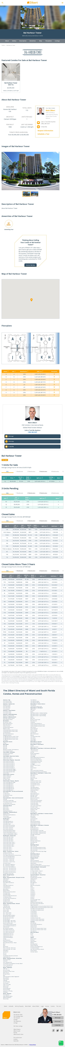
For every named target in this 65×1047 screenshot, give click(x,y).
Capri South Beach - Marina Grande (38, 831)
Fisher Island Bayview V (8, 784)
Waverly (32, 843)
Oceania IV (33, 894)
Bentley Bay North (34, 827)
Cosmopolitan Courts (35, 783)
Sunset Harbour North (35, 822)
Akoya (32, 711)
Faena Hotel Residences (36, 758)
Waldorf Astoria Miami (8, 902)
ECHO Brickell (6, 927)
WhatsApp (11, 441)
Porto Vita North (6, 706)
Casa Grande (33, 754)
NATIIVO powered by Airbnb (9, 891)
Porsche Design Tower (35, 899)
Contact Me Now (30, 265)
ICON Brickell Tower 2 (8, 936)
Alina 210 (5, 747)
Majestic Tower (6, 728)
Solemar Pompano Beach (36, 864)
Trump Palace (34, 911)
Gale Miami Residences (8, 885)
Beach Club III (6, 809)
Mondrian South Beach (35, 840)
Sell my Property (19, 1006)
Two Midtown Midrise (35, 702)
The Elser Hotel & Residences (9, 898)
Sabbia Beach (33, 863)
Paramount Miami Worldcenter (10, 895)
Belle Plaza (33, 816)
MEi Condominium (35, 733)
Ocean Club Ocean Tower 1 (9, 842)
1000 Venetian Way (35, 814)
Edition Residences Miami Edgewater (11, 976)
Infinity (4, 938)
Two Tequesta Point (7, 966)
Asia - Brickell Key (7, 908)
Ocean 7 (32, 889)
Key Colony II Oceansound (9, 826)
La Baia (4, 743)
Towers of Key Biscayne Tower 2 (10, 834)
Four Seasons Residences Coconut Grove (12, 855)
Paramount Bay (6, 989)
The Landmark (6, 709)
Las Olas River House (7, 795)
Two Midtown (33, 700)
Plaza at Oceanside (35, 860)
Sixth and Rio (6, 796)
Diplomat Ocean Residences (9, 814)
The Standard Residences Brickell (10, 955)
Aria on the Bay (6, 970)
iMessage (11, 436)
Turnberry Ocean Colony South (37, 920)
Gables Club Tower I (7, 757)
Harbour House (6, 726)
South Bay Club (34, 842)
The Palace (5, 740)
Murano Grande (34, 799)
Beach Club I (6, 807)
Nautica (32, 735)
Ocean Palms (6, 816)
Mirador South (34, 838)
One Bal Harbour (6, 732)
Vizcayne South (6, 900)
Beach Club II (6, 808)
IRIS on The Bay (34, 730)
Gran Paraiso (6, 979)
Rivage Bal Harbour (7, 735)
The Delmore (33, 931)
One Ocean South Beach (36, 805)
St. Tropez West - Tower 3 (36, 873)
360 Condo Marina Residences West (38, 848)
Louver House (34, 792)
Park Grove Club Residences (9, 867)
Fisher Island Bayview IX (8, 783)
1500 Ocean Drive (34, 749)
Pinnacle (32, 898)
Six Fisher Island (6, 779)
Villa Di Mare (33, 740)
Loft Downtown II (7, 887)
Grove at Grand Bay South (9, 857)
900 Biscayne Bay (6, 881)
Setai (32, 769)
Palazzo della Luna (7, 775)
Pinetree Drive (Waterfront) (36, 946)
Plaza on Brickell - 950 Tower (9, 947)
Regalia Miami (34, 900)
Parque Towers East (35, 868)
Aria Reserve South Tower (9, 971)
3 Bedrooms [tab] (43, 471)
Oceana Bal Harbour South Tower (10, 731)
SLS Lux (4, 953)
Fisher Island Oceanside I (8, 761)
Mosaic (32, 766)
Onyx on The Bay (7, 984)
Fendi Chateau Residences (36, 924)
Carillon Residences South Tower (38, 726)
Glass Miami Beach (35, 787)
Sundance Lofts (34, 809)
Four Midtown (6, 994)
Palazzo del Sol (6, 778)
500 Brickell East (6, 907)
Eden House (33, 727)
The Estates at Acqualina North (37, 908)
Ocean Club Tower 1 (7, 847)
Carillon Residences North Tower (38, 724)
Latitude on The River (8, 941)
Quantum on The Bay (7, 991)
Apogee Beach (6, 813)
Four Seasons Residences (8, 932)
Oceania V (33, 895)
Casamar (32, 859)
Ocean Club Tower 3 (7, 850)
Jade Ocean (33, 881)
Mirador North (34, 837)
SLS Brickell (5, 951)
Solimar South (34, 927)
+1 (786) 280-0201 (57, 1014)
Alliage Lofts (33, 826)
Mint (4, 945)
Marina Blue (5, 889)
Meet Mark (28, 1006)
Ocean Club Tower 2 (7, 848)
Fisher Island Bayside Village (9, 782)
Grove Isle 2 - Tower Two (8, 860)
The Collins (33, 737)
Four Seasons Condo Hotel (9, 931)
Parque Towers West (35, 869)
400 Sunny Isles (34, 876)
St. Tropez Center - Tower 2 (37, 871)
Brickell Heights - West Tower (9, 921)
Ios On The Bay (6, 981)
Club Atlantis (33, 705)
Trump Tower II (34, 915)
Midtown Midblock (7, 997)
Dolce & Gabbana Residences (9, 925)
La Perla (32, 884)
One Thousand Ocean (8, 750)
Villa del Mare (6, 773)
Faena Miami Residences (8, 929)
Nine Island (33, 820)
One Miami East (6, 893)
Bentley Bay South (34, 829)
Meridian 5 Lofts (34, 795)
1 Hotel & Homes (34, 750)
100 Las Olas (5, 792)
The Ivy (4, 954)
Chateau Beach (34, 878)
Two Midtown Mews (35, 701)
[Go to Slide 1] (26, 194)
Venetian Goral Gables (8, 753)
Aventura (32, 940)
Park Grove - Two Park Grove (9, 869)
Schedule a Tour (43, 134)
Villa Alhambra (6, 754)
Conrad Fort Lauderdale (8, 800)
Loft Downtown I (6, 886)
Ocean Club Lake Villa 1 (8, 838)
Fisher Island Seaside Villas (9, 771)
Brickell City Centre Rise (8, 917)
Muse (32, 886)
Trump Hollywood (7, 817)
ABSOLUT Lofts (34, 778)
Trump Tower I (34, 914)
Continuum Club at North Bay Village (38, 851)
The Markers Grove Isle (8, 873)
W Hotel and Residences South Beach (39, 771)
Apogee (32, 779)
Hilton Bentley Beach (35, 788)
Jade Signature (34, 882)
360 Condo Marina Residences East (38, 847)
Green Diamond (34, 728)
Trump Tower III (34, 916)
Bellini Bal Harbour (7, 724)
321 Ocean (33, 777)
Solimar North (34, 925)
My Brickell (5, 946)
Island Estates (33, 941)
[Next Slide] (56, 171)
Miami (5, 1006)
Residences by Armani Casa (36, 902)
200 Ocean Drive (34, 774)
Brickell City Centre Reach (9, 916)
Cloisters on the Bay (7, 852)
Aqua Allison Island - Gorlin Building (38, 714)
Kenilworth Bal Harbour (8, 727)
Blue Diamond (34, 720)
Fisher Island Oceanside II (8, 762)
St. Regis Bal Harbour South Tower (10, 739)
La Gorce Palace (34, 731)
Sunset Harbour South (35, 824)
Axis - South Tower (7, 914)
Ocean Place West (34, 804)
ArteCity (32, 752)
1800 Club (5, 968)
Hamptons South (6, 705)
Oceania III (33, 893)
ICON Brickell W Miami (8, 937)
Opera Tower (6, 985)
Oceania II (33, 891)
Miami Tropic (6, 876)
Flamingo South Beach (35, 834)
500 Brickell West (7, 959)
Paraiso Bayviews (7, 988)
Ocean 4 (32, 887)
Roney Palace (33, 767)
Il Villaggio (33, 764)
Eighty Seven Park (34, 747)
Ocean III (32, 897)
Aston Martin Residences (8, 882)
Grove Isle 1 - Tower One (8, 859)
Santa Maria (5, 950)
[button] (30, 171)
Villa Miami (5, 992)
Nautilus (32, 942)
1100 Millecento (6, 906)
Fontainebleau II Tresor (36, 762)
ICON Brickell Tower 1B (8, 934)
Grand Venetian (34, 818)
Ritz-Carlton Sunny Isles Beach (37, 903)
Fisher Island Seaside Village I (9, 769)
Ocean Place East (34, 803)
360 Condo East (34, 846)
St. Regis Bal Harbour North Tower (10, 737)
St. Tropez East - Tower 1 (36, 872)
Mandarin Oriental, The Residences (11, 749)
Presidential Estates (35, 947)
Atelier (32, 717)
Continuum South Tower (36, 782)
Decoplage (33, 756)
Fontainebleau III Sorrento (36, 761)
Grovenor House (6, 863)
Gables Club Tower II (7, 758)
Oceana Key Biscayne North (9, 830)
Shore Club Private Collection (37, 770)
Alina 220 (5, 748)
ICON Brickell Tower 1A (8, 933)
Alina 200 (5, 745)
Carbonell (5, 961)
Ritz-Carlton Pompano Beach (37, 861)
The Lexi (32, 852)
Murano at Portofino (35, 797)
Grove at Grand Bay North (9, 856)
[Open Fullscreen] (56, 188)
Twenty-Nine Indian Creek (36, 706)
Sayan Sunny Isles (34, 904)
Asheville (11, 1006)
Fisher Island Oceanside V (8, 766)
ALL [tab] (7, 471)
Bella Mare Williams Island (8, 718)
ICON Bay (5, 980)
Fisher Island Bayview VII (8, 787)
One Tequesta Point (7, 962)
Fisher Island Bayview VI (8, 786)
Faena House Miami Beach (36, 760)
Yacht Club (33, 810)
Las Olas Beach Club (7, 803)
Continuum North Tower (36, 780)
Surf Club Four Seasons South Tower (38, 929)
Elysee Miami (6, 978)
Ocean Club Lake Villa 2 (8, 839)
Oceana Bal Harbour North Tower (10, 730)
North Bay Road (34, 944)
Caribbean (33, 722)
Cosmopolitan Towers (35, 784)
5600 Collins (33, 709)
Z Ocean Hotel (34, 812)
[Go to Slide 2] (35, 194)
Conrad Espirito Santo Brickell (9, 924)
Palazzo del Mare (7, 777)
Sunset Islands (34, 950)
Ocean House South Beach (36, 800)
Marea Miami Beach (35, 793)
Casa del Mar (6, 820)
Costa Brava (33, 817)
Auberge (5, 799)
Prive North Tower (7, 711)
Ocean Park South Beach (36, 801)
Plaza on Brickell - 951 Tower (9, 949)
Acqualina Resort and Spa (36, 877)
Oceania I (33, 890)
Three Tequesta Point (8, 964)
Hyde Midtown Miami (7, 996)
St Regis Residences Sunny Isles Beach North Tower (42, 906)
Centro (4, 884)
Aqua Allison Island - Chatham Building (39, 713)
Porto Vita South (6, 707)
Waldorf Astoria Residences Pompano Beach (40, 865)
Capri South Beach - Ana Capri (37, 830)
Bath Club (33, 718)
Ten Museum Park (7, 897)
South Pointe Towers (35, 808)
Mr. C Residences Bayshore (9, 864)
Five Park (32, 786)
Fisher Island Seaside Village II (9, 770)
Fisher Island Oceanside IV (9, 765)
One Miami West (6, 894)
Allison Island (33, 938)
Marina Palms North (35, 855)
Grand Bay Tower (7, 824)
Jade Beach (33, 880)
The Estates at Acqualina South (37, 910)
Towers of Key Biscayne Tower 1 (10, 833)
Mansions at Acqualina (35, 885)
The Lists (58, 1006)
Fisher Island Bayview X (8, 790)
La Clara (32, 936)
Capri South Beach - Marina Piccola (38, 833)
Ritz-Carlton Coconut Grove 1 (9, 871)
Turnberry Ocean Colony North (37, 919)
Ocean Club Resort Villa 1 (8, 844)
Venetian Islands (34, 951)
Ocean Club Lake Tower (8, 837)
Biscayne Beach (6, 974)
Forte (32, 934)
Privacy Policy (32, 1044)
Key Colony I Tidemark (8, 827)
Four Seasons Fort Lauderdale (9, 801)
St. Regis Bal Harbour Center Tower (11, 736)
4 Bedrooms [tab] (55, 521)
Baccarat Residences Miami (9, 915)
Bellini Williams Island (7, 719)
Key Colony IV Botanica (8, 829)
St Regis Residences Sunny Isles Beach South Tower (42, 907)
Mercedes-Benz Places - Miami (10, 942)
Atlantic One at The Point (8, 715)
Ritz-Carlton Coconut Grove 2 (9, 872)
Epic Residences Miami (8, 928)
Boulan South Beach (35, 753)
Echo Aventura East (7, 701)
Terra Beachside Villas (35, 736)
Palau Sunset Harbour (35, 821)
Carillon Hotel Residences (36, 723)
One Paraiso (5, 983)
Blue (4, 975)
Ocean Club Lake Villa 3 (8, 840)
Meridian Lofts (34, 796)
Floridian (32, 835)
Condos (53, 1006)
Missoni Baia (5, 998)
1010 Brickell (6, 904)
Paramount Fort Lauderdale (9, 804)
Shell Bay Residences (7, 810)
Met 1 (4, 944)
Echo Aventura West (7, 702)
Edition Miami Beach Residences (38, 757)
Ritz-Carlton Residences (36, 743)
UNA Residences (6, 957)
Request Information (45, 131)
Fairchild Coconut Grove (8, 854)
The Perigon (33, 739)
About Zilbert (35, 1006)
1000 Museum (6, 878)
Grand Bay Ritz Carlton (8, 822)
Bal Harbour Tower (11, 45)
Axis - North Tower (7, 912)
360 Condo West (34, 850)
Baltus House (6, 972)
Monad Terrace (34, 839)
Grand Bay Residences (8, 821)
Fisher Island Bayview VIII (8, 788)
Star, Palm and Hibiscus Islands (37, 949)
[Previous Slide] (5, 171)
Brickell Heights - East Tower (9, 920)
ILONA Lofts (33, 791)
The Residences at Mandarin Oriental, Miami (13, 963)
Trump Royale (34, 912)
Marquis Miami (6, 890)
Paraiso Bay (5, 987)
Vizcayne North (6, 899)
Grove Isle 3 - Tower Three (9, 861)
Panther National (34, 945)
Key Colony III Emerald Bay (9, 825)
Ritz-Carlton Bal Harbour (8, 733)
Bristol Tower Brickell (8, 923)
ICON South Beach (34, 790)
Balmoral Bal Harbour (8, 723)
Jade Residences (6, 940)
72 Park (32, 745)
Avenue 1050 (6, 910)
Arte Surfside (33, 923)
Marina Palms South (35, 856)
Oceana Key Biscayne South (9, 831)
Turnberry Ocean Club (35, 917)
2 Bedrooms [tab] (31, 493)
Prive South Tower (7, 713)
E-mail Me (11, 446)
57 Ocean (33, 710)
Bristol (32, 933)
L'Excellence (33, 732)
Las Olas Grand (6, 793)
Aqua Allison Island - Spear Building (38, 715)
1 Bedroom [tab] (19, 571)
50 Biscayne (5, 880)
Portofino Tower (34, 807)
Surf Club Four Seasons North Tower (38, 928)
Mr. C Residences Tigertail (9, 865)
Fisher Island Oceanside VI (9, 767)
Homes (47, 1006)
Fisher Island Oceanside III (9, 764)
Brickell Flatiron (6, 919)
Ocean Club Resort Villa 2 (8, 846)
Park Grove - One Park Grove (9, 868)
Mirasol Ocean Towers (35, 765)
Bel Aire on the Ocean (35, 719)
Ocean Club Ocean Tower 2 (9, 843)
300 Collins (33, 775)
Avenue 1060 (6, 911)
